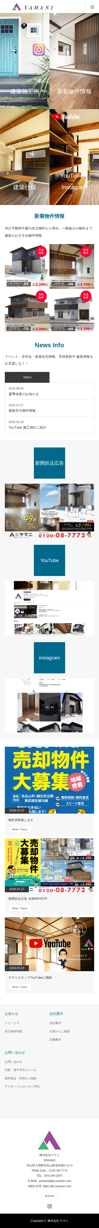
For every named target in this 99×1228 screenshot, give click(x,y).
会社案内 (55, 1023)
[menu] (92, 6)
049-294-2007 (53, 1175)
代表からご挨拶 (60, 1031)
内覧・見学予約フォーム (21, 1070)
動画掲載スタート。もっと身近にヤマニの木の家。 (73, 157)
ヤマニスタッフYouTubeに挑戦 (30, 977)
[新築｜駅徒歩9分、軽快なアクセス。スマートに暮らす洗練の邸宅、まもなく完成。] (72, 266)
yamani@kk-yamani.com (55, 1181)
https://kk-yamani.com (57, 1186)
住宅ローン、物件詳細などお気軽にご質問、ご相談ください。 (73, 61)
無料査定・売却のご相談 (21, 1078)
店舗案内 (55, 1039)
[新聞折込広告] (49, 511)
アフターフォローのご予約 (22, 1086)
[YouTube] (49, 608)
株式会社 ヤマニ (58, 1220)
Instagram (49, 1205)
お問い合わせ (13, 1061)
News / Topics (19, 829)
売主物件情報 (13, 1031)
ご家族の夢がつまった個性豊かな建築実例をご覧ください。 (23, 61)
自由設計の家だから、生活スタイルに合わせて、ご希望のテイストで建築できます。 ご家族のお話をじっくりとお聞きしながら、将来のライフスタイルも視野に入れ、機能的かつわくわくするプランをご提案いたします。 (23, 157)
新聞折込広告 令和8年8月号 (27, 898)
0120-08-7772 (58, 1170)
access (49, 1196)
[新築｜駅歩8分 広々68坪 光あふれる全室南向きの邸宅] (72, 311)
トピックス (12, 1023)
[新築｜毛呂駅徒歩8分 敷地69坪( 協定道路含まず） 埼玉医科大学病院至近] (27, 266)
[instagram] (49, 705)
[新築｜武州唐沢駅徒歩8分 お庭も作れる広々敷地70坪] (27, 311)
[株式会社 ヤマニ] (32, 7)
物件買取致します (20, 820)
